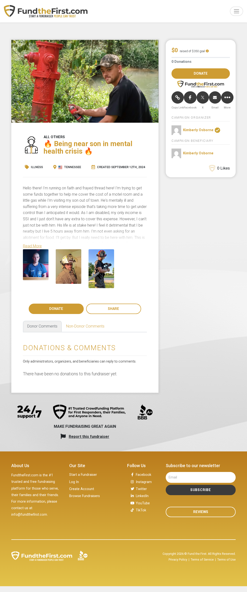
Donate (56, 309)
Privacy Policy (178, 559)
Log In (74, 482)
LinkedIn (142, 496)
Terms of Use (226, 559)
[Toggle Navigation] (236, 11)
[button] (32, 246)
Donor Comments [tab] (42, 326)
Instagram (144, 482)
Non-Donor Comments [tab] (85, 326)
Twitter (141, 489)
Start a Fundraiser (83, 475)
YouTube (143, 503)
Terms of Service (202, 559)
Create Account (81, 489)
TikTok (141, 510)
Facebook (143, 475)
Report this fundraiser (89, 436)
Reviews (200, 512)
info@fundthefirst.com (29, 515)
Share (113, 309)
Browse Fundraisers (84, 496)
